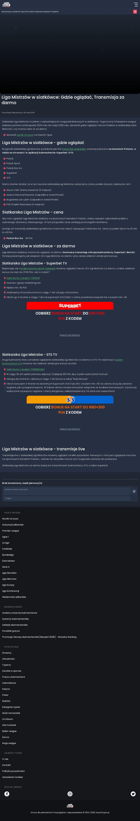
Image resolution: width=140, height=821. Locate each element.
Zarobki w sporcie (11, 670)
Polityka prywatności (13, 771)
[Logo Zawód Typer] (6, 4)
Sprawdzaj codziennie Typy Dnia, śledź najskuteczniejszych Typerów (30, 12)
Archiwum (7, 719)
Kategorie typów (11, 707)
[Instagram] (70, 793)
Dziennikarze (9, 683)
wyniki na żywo (25, 134)
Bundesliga (8, 554)
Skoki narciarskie (11, 713)
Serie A (6, 566)
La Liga (5, 542)
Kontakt (6, 765)
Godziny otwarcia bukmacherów (19, 612)
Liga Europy (8, 585)
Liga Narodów (9, 572)
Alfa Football (9, 725)
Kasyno (6, 689)
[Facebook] (6, 793)
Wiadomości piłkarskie (14, 597)
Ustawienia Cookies (12, 777)
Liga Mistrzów (9, 579)
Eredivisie (7, 548)
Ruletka (6, 701)
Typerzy (6, 664)
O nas (5, 759)
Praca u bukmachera (13, 677)
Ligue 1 (5, 536)
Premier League (10, 530)
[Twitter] (133, 793)
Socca (5, 737)
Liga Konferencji (10, 591)
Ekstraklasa (8, 560)
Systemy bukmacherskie (15, 618)
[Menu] (136, 4)
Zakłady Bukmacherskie (15, 624)
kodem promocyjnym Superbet (38, 268)
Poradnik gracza (11, 631)
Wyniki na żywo (10, 518)
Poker (5, 695)
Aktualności (8, 658)
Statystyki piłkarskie (13, 524)
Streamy (6, 652)
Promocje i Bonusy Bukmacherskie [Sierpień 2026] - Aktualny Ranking (39, 637)
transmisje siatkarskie (74, 149)
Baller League (9, 731)
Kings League (9, 743)
